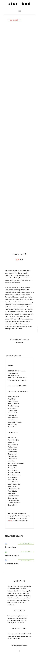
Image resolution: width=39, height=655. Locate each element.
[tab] (13, 355)
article (10, 520)
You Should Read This (13, 355)
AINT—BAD (19, 4)
